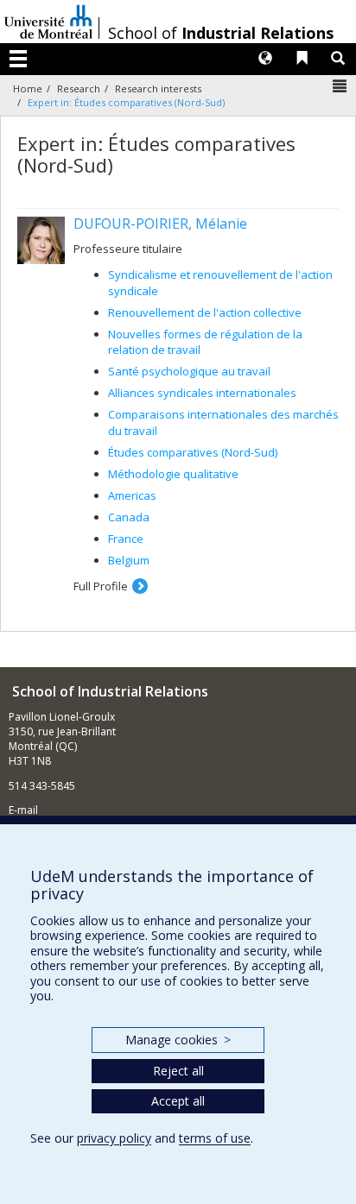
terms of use (215, 1138)
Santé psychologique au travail (189, 371)
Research (78, 88)
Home (27, 88)
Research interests (158, 88)
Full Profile (100, 586)
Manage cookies (177, 1039)
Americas (132, 495)
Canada (128, 517)
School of (221, 33)
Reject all (178, 1070)
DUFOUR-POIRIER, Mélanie (160, 223)
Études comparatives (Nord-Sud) (192, 452)
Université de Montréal (48, 21)
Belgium (128, 560)
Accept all (178, 1101)
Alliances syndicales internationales (202, 392)
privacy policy (114, 1138)
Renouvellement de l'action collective (205, 312)
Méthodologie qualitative (173, 474)
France (125, 538)
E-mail (23, 810)
